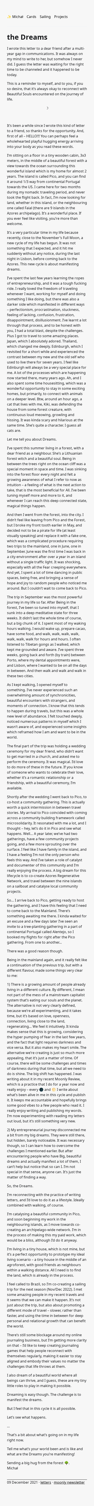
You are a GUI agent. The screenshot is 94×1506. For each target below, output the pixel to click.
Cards (31, 16)
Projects (61, 16)
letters (45, 1482)
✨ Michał (15, 16)
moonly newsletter (69, 1482)
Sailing (45, 16)
